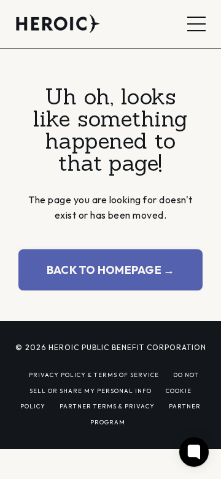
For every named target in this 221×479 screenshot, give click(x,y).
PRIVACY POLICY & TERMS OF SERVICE (94, 374)
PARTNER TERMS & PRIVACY (107, 406)
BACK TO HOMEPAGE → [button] (111, 270)
